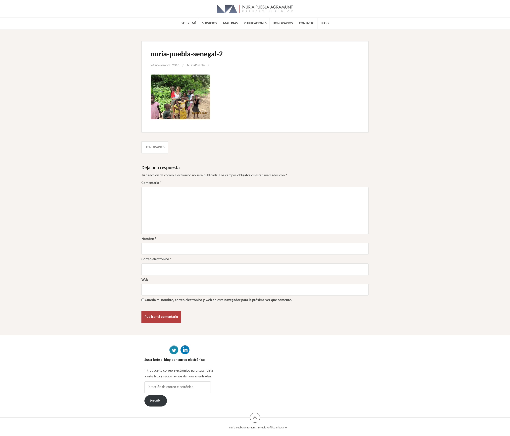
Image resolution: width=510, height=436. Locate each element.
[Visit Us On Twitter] (173, 350)
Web (144, 280)
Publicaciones (255, 23)
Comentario (151, 183)
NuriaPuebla (196, 65)
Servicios (209, 23)
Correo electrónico (156, 259)
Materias (230, 23)
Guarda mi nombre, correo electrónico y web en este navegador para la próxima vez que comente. (218, 300)
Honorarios (283, 23)
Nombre (148, 239)
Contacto (307, 23)
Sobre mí (188, 23)
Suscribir (156, 401)
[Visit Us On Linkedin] (184, 350)
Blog (325, 23)
